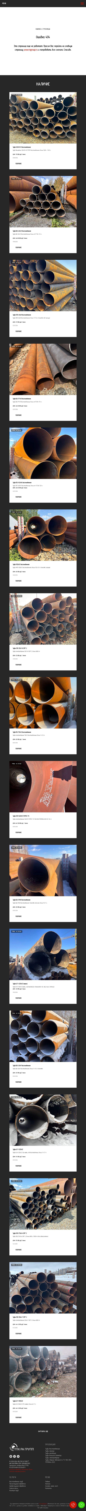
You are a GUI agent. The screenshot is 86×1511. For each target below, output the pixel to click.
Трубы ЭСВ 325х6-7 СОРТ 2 (20, 1317)
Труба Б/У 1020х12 (18, 1401)
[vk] (18, 1456)
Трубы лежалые (49, 1451)
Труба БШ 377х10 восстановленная (22, 399)
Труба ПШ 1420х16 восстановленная (22, 483)
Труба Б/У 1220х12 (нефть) (20, 984)
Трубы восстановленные (52, 1449)
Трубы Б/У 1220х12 (18, 1149)
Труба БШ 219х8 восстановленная (21, 900)
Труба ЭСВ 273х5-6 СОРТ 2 (20, 1233)
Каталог (47, 1484)
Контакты (48, 1488)
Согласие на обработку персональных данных (20, 1469)
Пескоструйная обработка (17, 1484)
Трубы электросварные (52, 1458)
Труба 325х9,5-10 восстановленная (22, 147)
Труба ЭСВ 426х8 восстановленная (22, 315)
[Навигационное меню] (82, 3)
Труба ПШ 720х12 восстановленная (22, 732)
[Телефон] (14, 1456)
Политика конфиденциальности (17, 1471)
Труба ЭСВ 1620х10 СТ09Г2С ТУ (21, 816)
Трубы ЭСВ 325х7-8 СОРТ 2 (20, 648)
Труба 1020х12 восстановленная (21, 564)
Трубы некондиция (50, 1453)
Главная (47, 1482)
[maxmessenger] (10, 1456)
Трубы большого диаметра (53, 1455)
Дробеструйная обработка (17, 1486)
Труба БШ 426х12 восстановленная (22, 231)
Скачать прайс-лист (51, 1486)
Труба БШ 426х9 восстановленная (21, 1066)
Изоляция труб (13, 1490)
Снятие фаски (13, 1488)
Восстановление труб (16, 1482)
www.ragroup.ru (31, 50)
